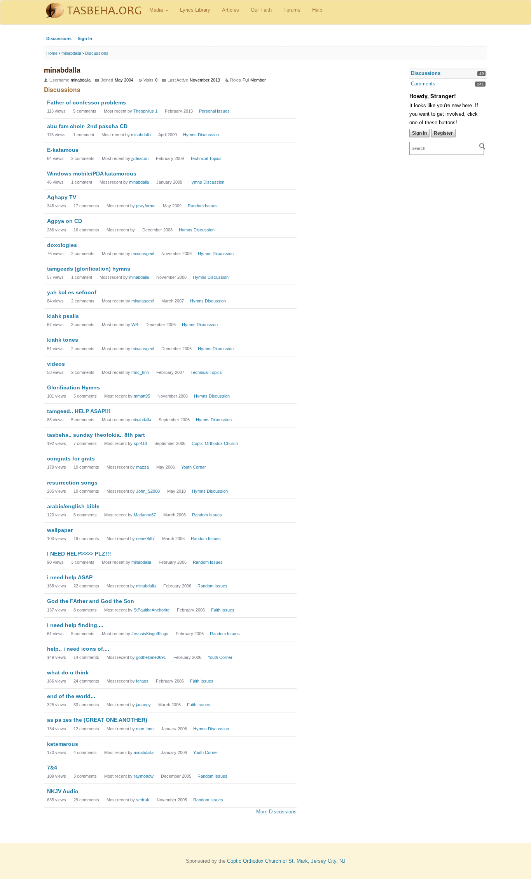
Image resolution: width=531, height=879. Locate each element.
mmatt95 (142, 396)
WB (134, 324)
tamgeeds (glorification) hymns (88, 269)
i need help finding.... (75, 625)
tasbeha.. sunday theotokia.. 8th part (96, 435)
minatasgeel (142, 253)
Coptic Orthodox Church (215, 443)
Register (443, 133)
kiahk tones (62, 340)
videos (56, 364)
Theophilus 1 (145, 111)
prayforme (145, 205)
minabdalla (141, 134)
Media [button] (156, 10)
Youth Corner (193, 467)
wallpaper (60, 530)
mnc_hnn (140, 372)
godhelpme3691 (151, 657)
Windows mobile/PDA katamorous (91, 173)
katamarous (62, 744)
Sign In (85, 38)
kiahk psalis (63, 316)
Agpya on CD (64, 221)
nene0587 (145, 538)
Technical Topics (206, 158)
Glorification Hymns (73, 387)
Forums (291, 10)
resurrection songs (72, 482)
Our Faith (261, 10)
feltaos (142, 681)
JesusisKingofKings (149, 633)
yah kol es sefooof (71, 292)
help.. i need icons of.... (78, 649)
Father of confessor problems (86, 102)
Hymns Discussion (201, 134)
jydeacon (139, 158)
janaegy (143, 704)
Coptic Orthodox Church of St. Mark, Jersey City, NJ (286, 861)
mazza (142, 467)
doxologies (62, 245)
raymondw (144, 776)
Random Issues (203, 205)
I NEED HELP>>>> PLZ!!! (79, 554)
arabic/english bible (73, 506)
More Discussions (276, 812)
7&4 (52, 767)
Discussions (59, 38)
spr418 (140, 443)
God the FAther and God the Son (90, 601)
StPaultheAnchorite (151, 610)
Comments (423, 84)
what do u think (68, 672)
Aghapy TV (61, 197)
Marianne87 (145, 514)
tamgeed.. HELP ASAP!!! (79, 411)
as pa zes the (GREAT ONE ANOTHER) (97, 720)
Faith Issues (222, 610)
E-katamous (63, 150)
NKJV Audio (63, 791)
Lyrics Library (195, 10)
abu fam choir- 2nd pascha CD (87, 126)
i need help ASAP (70, 577)
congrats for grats (71, 458)
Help (317, 10)
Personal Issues (214, 111)
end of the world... (71, 696)
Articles (230, 10)
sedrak (142, 799)
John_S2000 (148, 491)
